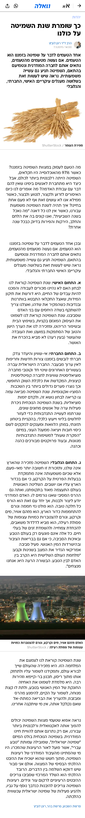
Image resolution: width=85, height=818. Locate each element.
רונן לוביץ (40, 806)
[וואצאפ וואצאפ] (16, 6)
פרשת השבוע (72, 806)
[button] (66, 6)
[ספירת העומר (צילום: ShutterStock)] (42, 122)
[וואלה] (42, 6)
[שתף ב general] (7, 5)
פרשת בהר (54, 806)
